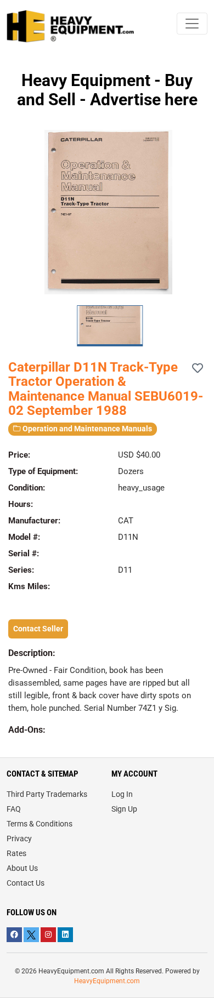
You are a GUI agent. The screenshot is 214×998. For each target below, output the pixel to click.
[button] (201, 212)
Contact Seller (38, 628)
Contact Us (25, 883)
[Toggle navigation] (192, 24)
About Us (22, 868)
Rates (16, 853)
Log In (122, 794)
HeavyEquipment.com (107, 981)
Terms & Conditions (39, 823)
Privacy (19, 838)
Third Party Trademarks (47, 794)
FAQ (14, 809)
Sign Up (124, 809)
